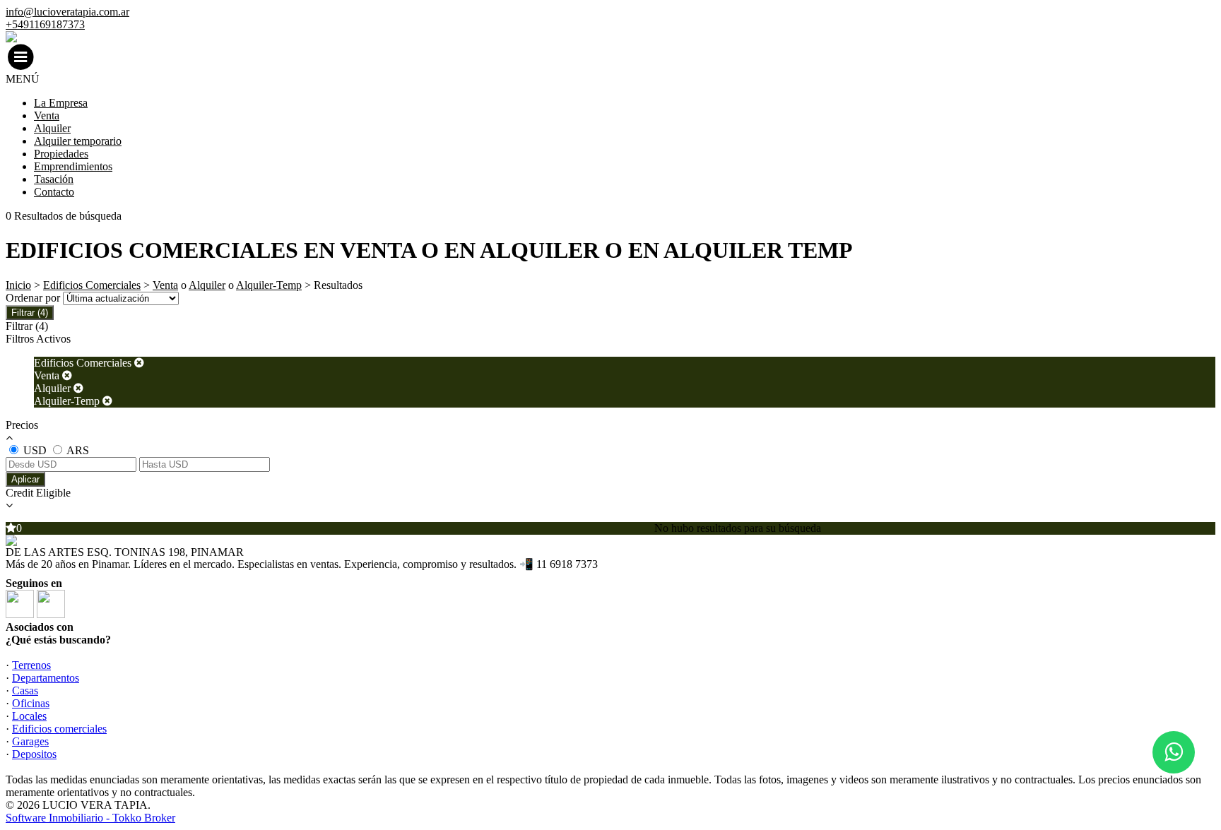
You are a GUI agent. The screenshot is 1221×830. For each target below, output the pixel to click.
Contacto (54, 192)
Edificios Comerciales (92, 285)
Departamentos (45, 678)
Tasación (53, 179)
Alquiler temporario (78, 141)
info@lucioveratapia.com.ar (67, 12)
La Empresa (61, 103)
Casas (25, 690)
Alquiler (52, 128)
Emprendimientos (73, 166)
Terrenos (31, 665)
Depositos (34, 754)
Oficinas (30, 703)
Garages (30, 741)
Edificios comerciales (59, 729)
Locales (29, 716)
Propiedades (61, 154)
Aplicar (25, 479)
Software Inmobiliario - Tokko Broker (90, 818)
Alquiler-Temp (269, 285)
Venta (46, 115)
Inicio (18, 285)
